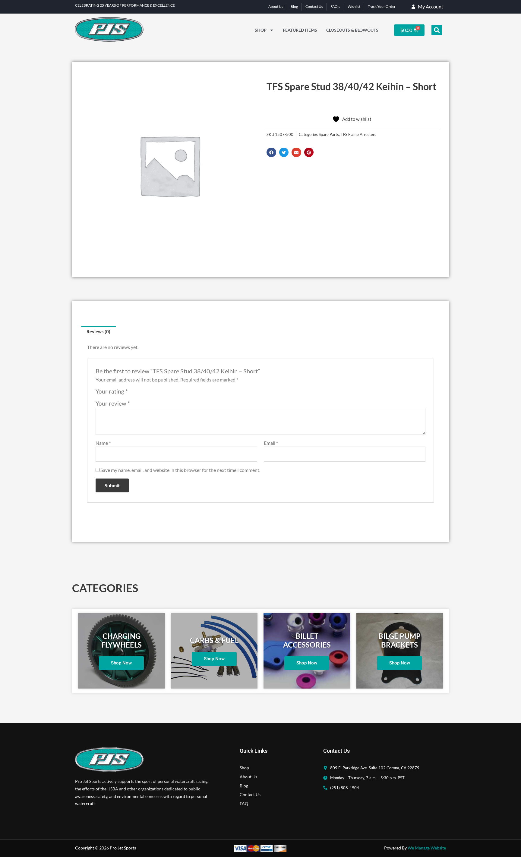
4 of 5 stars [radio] (153, 393)
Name (103, 443)
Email (271, 443)
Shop (261, 30)
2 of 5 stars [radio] (140, 393)
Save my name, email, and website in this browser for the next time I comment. (180, 470)
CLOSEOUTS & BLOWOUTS (352, 30)
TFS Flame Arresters (358, 134)
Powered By (415, 847)
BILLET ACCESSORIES (307, 640)
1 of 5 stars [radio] (133, 393)
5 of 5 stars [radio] (160, 393)
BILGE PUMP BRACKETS (399, 640)
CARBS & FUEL (214, 640)
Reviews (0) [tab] (98, 331)
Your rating (112, 391)
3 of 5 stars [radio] (147, 393)
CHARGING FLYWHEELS (121, 640)
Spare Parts (329, 134)
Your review (113, 403)
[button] (436, 30)
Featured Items (300, 30)
